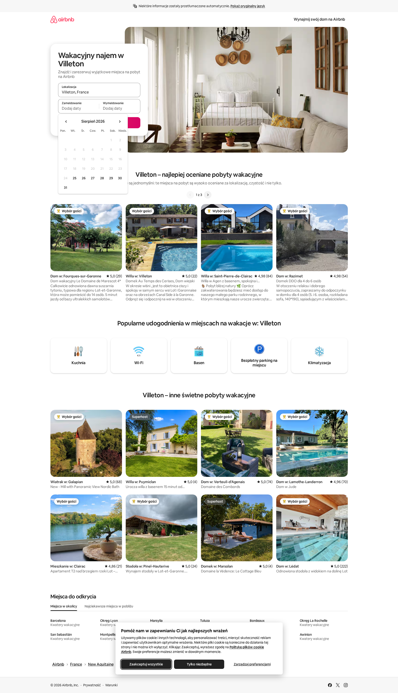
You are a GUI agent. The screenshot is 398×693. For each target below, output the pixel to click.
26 (84, 178)
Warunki (111, 685)
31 (65, 188)
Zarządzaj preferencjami (252, 664)
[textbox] (78, 108)
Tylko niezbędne (199, 664)
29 (111, 178)
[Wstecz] (190, 195)
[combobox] (99, 92)
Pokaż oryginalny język (247, 6)
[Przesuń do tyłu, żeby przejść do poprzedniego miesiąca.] (66, 121)
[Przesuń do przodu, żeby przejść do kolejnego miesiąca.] (119, 121)
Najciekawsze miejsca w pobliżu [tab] (109, 606)
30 (120, 178)
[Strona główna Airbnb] (62, 19)
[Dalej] (207, 195)
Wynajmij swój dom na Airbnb (319, 19)
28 (102, 178)
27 (93, 178)
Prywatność (92, 685)
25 (74, 178)
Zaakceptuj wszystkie (146, 664)
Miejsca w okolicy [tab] (63, 606)
